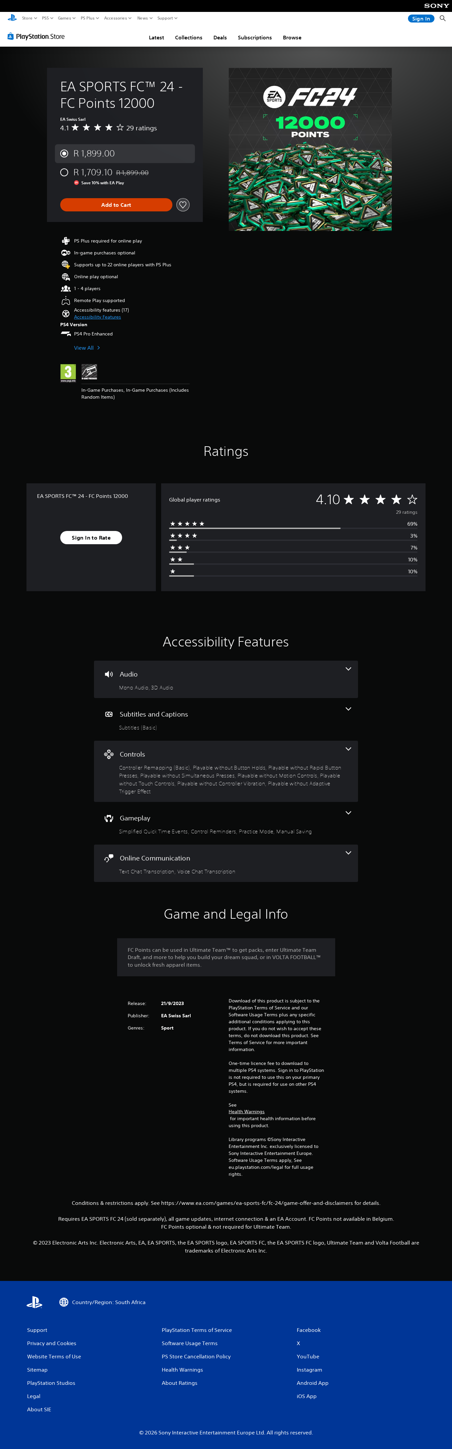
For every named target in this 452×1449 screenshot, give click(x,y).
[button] (97, 317)
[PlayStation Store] (37, 36)
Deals (220, 37)
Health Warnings (247, 1112)
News (142, 18)
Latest (156, 37)
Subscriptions (255, 37)
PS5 (45, 18)
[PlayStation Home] (12, 18)
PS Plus (88, 18)
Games (64, 18)
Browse (292, 37)
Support (165, 18)
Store (27, 18)
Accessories (115, 18)
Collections (189, 37)
